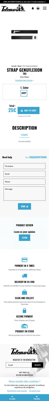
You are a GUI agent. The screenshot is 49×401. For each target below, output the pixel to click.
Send (23, 206)
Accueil (13, 66)
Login (24, 237)
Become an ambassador (24, 375)
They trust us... (24, 372)
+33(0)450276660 (37, 157)
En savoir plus (34, 391)
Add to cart (30, 110)
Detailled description (24, 80)
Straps (19, 66)
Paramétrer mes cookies (17, 391)
